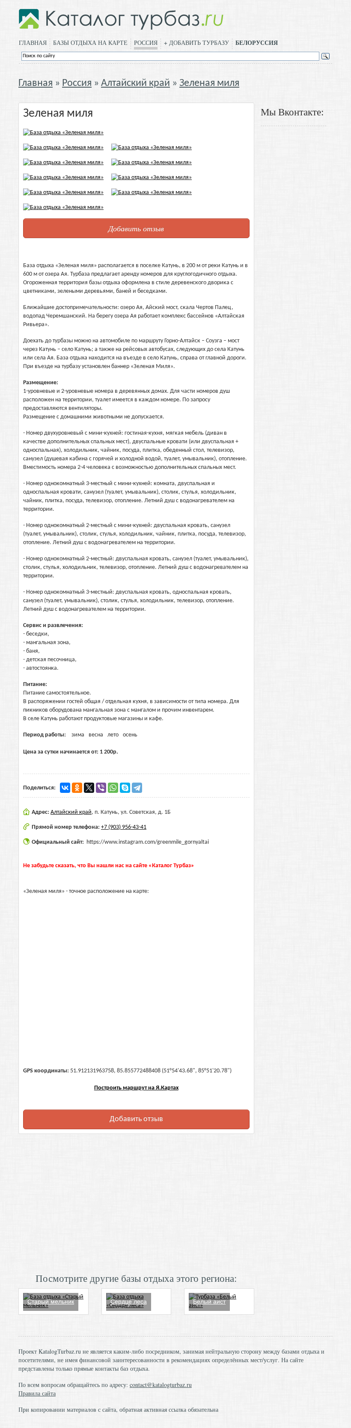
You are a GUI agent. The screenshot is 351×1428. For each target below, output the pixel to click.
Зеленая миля (209, 83)
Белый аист (209, 1301)
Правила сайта (37, 1393)
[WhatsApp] (113, 788)
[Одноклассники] (77, 788)
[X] (89, 788)
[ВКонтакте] (65, 788)
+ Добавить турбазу (196, 42)
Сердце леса (128, 1301)
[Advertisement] (136, 1202)
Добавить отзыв (136, 228)
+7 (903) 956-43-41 (123, 827)
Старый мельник (50, 1301)
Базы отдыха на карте (90, 42)
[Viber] (101, 788)
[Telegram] (137, 788)
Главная (33, 42)
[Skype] (125, 788)
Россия (146, 42)
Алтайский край (135, 83)
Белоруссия (256, 42)
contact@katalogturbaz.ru (161, 1385)
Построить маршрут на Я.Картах (136, 1088)
